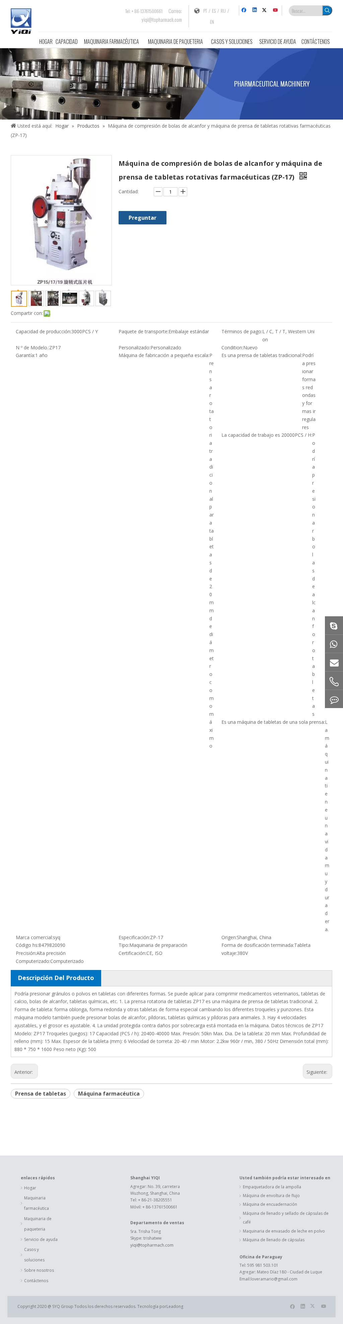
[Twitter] (265, 10)
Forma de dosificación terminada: (257, 945)
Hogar (30, 1188)
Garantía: (25, 355)
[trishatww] (334, 625)
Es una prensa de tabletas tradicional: (261, 355)
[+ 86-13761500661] (334, 644)
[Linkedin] (255, 10)
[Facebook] (245, 10)
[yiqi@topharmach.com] (334, 662)
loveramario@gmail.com (274, 1279)
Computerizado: (33, 961)
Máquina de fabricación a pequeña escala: (164, 355)
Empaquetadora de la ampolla (272, 1187)
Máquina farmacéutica (109, 1093)
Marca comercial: (34, 937)
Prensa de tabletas (40, 1093)
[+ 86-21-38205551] (334, 682)
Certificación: (132, 953)
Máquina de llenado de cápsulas (273, 1240)
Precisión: (26, 953)
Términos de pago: (241, 331)
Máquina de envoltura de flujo (271, 1195)
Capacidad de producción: (43, 331)
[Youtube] (276, 10)
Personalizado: (134, 347)
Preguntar (142, 217)
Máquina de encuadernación (270, 1204)
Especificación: (134, 937)
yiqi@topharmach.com (162, 19)
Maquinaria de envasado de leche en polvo (284, 1231)
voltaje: (229, 953)
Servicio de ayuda (41, 1239)
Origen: (229, 937)
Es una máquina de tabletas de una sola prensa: (273, 722)
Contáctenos (36, 1280)
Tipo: (124, 945)
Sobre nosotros (39, 1270)
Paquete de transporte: (143, 331)
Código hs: (27, 945)
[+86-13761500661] (334, 699)
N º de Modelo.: (32, 347)
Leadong (174, 1306)
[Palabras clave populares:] (327, 10)
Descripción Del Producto (56, 978)
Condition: (232, 347)
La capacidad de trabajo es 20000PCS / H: (266, 435)
